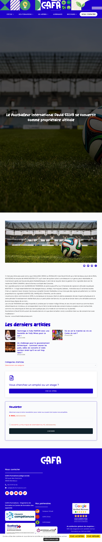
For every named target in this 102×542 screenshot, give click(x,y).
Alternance (57, 14)
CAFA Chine (46, 516)
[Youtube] (16, 493)
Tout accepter (77, 536)
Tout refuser (93, 536)
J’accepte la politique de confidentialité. (33, 425)
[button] (84, 266)
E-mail (17, 416)
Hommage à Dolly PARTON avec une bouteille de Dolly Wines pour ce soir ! (33, 333)
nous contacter (88, 14)
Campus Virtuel (47, 511)
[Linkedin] (21, 493)
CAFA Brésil (46, 522)
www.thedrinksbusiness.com (21, 316)
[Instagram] (12, 493)
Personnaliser (51, 539)
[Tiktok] (25, 493)
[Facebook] (7, 493)
